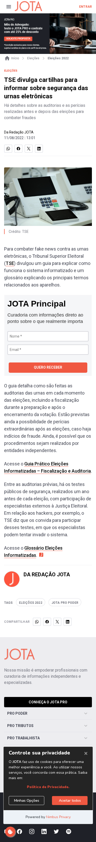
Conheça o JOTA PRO (48, 702)
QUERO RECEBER (48, 367)
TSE (10, 263)
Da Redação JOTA (19, 132)
